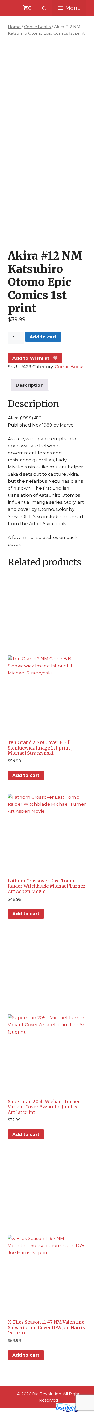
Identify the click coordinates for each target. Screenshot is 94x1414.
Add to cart (43, 336)
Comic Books (37, 26)
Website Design (35, 1411)
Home (14, 26)
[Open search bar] (44, 7)
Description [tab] (30, 385)
